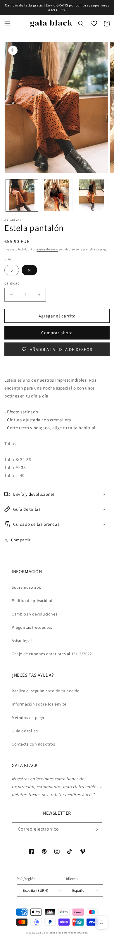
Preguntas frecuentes (32, 627)
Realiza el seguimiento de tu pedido (46, 690)
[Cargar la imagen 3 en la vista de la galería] (92, 195)
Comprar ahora (57, 332)
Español (79, 890)
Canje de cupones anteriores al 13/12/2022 (52, 653)
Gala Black (42, 932)
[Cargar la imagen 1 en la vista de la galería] (22, 195)
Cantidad (12, 283)
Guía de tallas (25, 730)
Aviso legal (22, 640)
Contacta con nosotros (33, 744)
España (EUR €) (36, 890)
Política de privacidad (32, 600)
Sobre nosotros (26, 587)
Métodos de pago (28, 717)
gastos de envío (47, 249)
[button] (7, 23)
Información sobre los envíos (39, 704)
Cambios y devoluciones (34, 614)
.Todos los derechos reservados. (68, 932)
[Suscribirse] (95, 829)
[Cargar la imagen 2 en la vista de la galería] (57, 195)
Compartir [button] (20, 540)
